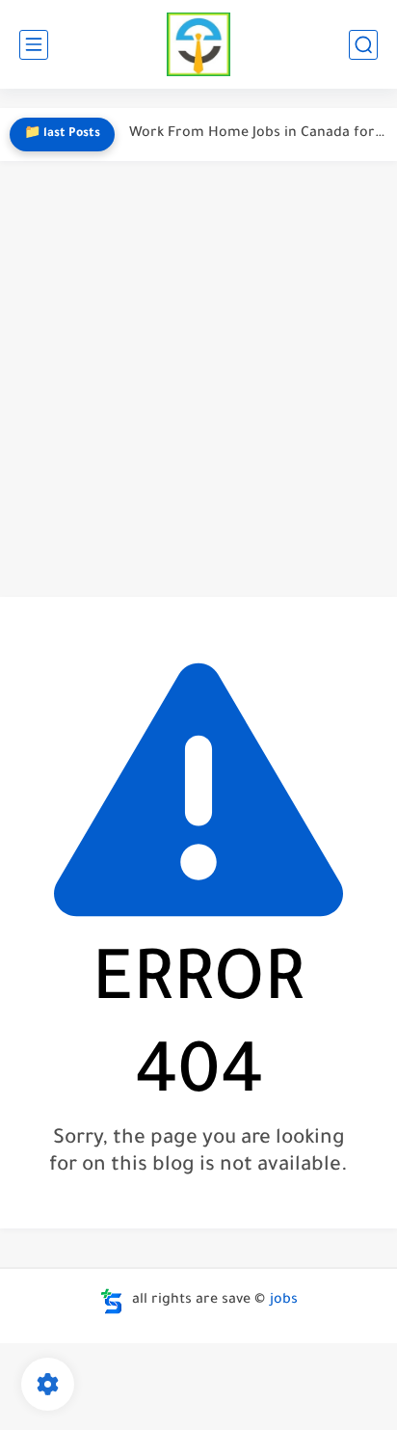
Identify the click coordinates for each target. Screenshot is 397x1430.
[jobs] (199, 45)
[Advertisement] (198, 379)
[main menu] (33, 45)
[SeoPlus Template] (111, 1301)
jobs (284, 1301)
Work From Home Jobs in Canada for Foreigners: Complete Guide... (258, 134)
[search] (363, 45)
